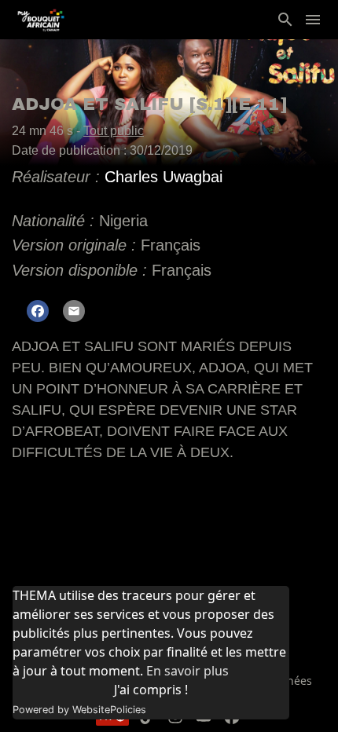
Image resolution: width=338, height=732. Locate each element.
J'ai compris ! (151, 689)
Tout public (113, 130)
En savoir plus (187, 670)
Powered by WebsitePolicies (79, 710)
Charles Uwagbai (163, 176)
